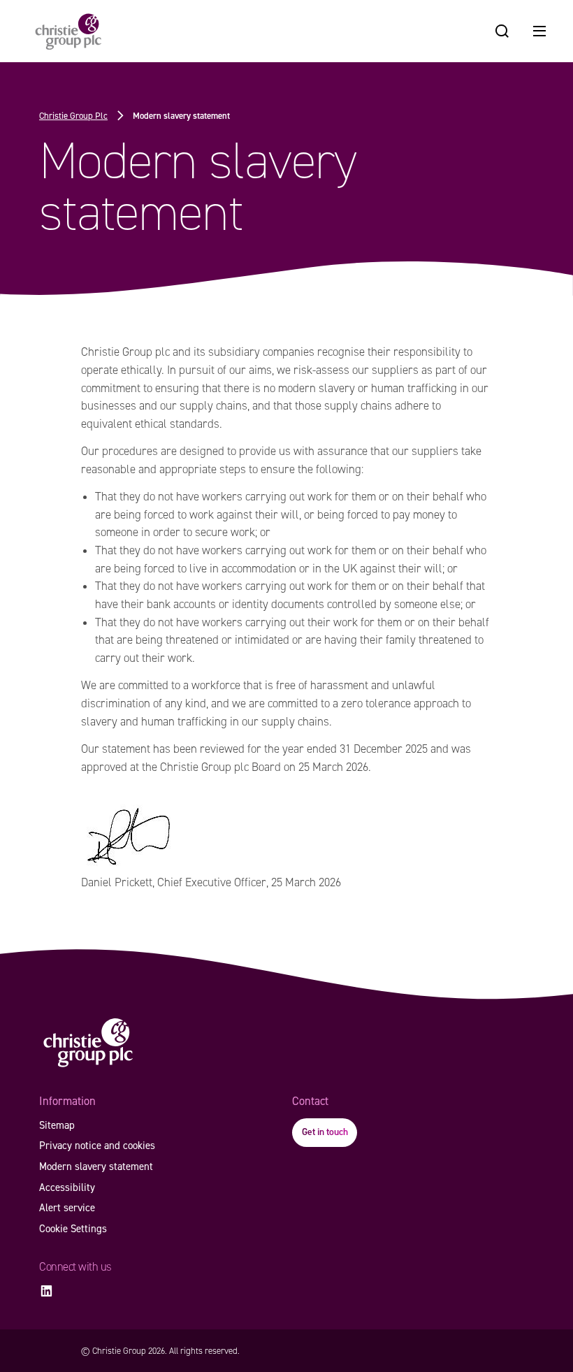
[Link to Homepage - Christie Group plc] (68, 31)
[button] (324, 1132)
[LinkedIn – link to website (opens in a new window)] (46, 1291)
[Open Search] (502, 31)
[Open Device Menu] (539, 31)
